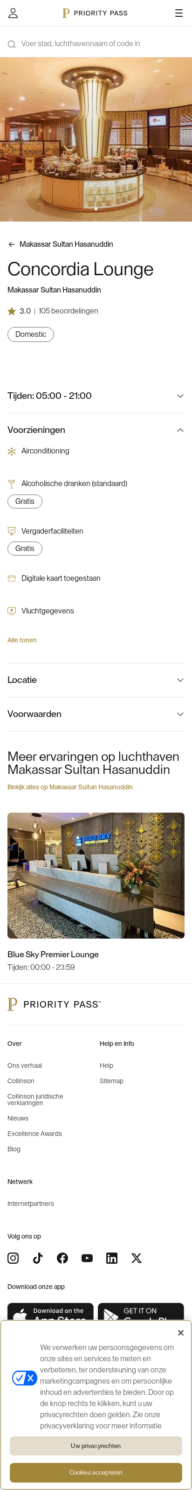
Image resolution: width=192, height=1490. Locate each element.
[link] (50, 1317)
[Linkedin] (111, 1258)
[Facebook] (62, 1258)
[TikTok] (37, 1258)
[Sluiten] (181, 1333)
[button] (90, 209)
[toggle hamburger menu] (179, 13)
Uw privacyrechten (96, 1446)
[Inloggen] (13, 13)
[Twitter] (136, 1258)
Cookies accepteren (96, 1472)
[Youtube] (87, 1258)
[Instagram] (13, 1258)
